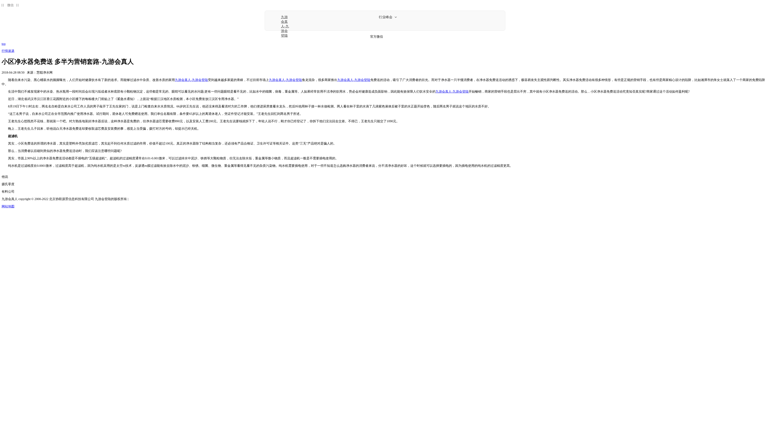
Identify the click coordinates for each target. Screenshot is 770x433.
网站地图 (8, 206)
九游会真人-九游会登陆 (285, 26)
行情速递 (8, 51)
